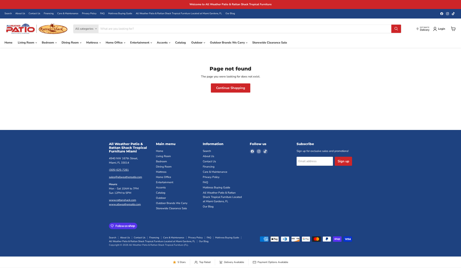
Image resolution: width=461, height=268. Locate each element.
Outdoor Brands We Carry (227, 43)
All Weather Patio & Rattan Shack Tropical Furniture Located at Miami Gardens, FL (179, 13)
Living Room (26, 43)
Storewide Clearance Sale (269, 43)
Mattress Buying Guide (120, 13)
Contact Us (34, 13)
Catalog (180, 43)
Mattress (92, 43)
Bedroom (48, 43)
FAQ (102, 13)
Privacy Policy (89, 13)
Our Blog (230, 13)
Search (8, 13)
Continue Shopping (230, 88)
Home (8, 43)
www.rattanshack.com (122, 200)
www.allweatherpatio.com (125, 204)
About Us (20, 13)
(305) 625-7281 (119, 170)
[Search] (396, 29)
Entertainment (140, 43)
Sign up (343, 161)
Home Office (114, 43)
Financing (49, 13)
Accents (162, 43)
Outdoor (197, 43)
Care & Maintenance (67, 13)
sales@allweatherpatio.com (125, 177)
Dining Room (70, 43)
